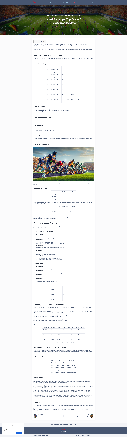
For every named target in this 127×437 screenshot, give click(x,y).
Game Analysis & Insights (79, 2)
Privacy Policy (56, 424)
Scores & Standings (67, 2)
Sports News (57, 2)
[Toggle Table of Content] (44, 42)
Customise (6, 432)
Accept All (19, 432)
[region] (13, 429)
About (88, 2)
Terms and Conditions (64, 424)
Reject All (12, 432)
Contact (93, 2)
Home (51, 2)
